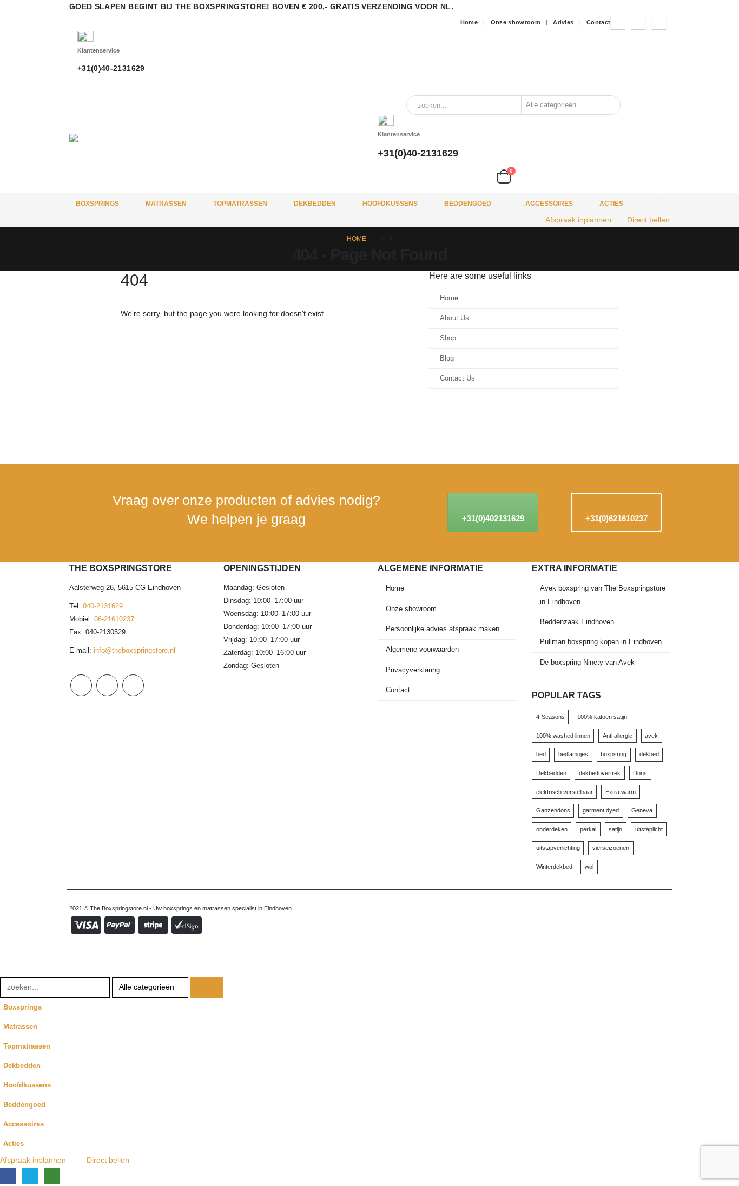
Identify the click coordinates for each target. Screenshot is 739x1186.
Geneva (641, 810)
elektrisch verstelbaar (564, 792)
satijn (615, 829)
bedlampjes (573, 754)
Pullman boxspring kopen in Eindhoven (601, 642)
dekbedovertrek (600, 773)
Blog (447, 358)
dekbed (649, 754)
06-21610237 (114, 619)
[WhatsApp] (659, 22)
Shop (448, 338)
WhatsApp (133, 685)
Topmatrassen (240, 203)
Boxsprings (97, 203)
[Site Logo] (164, 138)
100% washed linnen (563, 735)
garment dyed (601, 810)
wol (589, 866)
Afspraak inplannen (578, 219)
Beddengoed (467, 203)
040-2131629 (103, 606)
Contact (598, 22)
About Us (454, 318)
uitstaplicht (649, 829)
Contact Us (457, 378)
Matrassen (166, 203)
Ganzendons (553, 810)
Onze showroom (516, 22)
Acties (611, 203)
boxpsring (613, 754)
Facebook (81, 685)
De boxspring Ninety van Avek (587, 662)
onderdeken (552, 829)
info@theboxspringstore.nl (134, 650)
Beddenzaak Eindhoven (577, 622)
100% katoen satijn (602, 716)
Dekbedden (315, 203)
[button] (6, 970)
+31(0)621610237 (616, 518)
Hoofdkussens (390, 203)
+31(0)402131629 (493, 518)
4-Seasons (550, 716)
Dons (640, 773)
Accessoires (549, 203)
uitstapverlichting (558, 847)
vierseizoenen (610, 847)
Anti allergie (617, 735)
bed (541, 754)
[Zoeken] (605, 105)
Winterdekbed (554, 866)
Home (469, 22)
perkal (588, 829)
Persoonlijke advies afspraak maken (442, 629)
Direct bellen (648, 219)
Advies (563, 22)
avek (651, 735)
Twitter (107, 685)
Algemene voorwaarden (422, 649)
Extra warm (620, 792)
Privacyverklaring (413, 670)
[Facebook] (618, 22)
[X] (638, 22)
